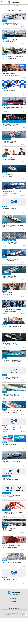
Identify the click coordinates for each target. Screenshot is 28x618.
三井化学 (8, 240)
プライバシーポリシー (14, 614)
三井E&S (8, 493)
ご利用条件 (7, 614)
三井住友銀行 (14, 120)
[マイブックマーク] (2, 2)
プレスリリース (21, 614)
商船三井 (4, 37)
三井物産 (4, 120)
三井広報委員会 (14, 2)
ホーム (2, 5)
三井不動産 (7, 122)
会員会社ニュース (10, 5)
